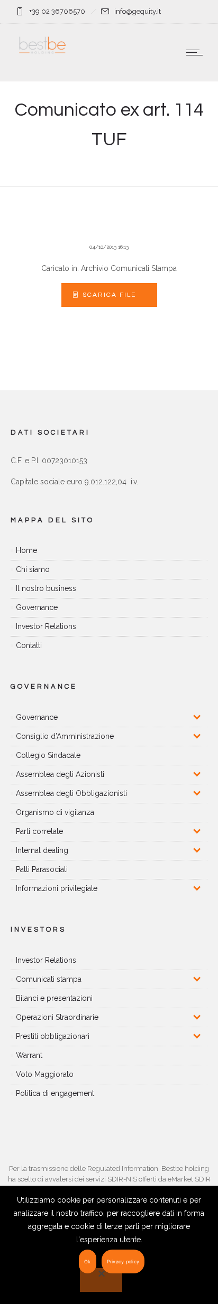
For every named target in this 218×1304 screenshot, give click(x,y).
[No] (101, 1280)
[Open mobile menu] (196, 52)
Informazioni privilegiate (56, 888)
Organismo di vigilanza (55, 812)
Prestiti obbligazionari (52, 1036)
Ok (87, 1261)
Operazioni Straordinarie (57, 1017)
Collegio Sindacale (48, 755)
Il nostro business (46, 588)
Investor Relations (46, 626)
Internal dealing (42, 850)
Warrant (29, 1055)
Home (26, 550)
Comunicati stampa (48, 979)
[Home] (42, 53)
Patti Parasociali (42, 869)
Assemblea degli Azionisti (60, 774)
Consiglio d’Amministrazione (65, 736)
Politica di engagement (55, 1093)
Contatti (29, 645)
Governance (37, 607)
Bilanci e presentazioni (54, 998)
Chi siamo (33, 569)
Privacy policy (123, 1261)
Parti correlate (39, 831)
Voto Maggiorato (45, 1074)
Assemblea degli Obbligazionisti (71, 793)
